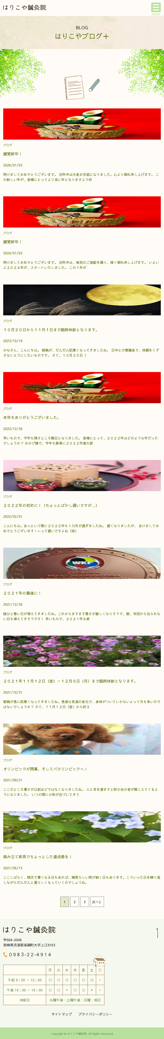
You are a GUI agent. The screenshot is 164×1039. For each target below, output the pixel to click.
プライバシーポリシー (95, 1014)
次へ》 (97, 901)
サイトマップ (61, 1014)
